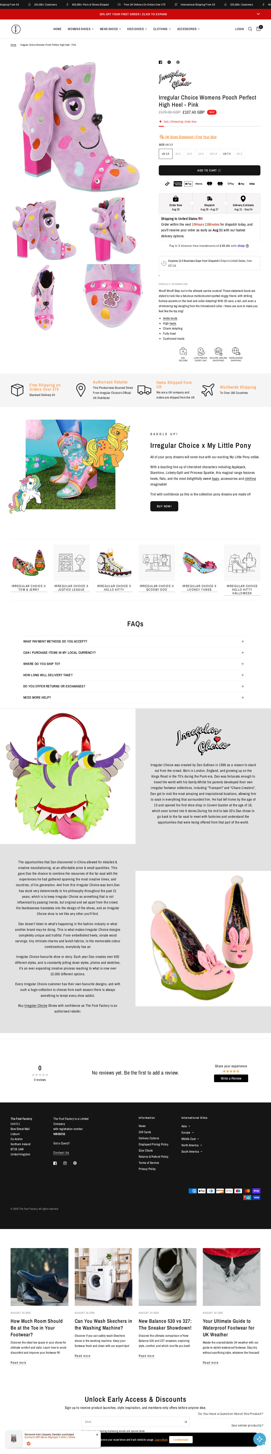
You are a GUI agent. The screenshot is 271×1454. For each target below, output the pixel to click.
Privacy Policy (147, 1169)
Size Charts (146, 1150)
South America (190, 1151)
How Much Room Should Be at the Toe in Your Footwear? (37, 1327)
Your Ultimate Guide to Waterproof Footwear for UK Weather (228, 1327)
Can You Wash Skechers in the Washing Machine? (103, 1324)
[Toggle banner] (258, 14)
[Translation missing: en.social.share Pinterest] (178, 62)
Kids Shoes (135, 29)
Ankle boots (170, 318)
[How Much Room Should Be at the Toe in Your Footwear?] (39, 1277)
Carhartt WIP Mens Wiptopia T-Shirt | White (50, 1450)
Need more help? (37, 697)
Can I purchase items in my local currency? (59, 652)
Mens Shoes (109, 29)
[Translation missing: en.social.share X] (170, 62)
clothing (250, 478)
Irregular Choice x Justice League (71, 587)
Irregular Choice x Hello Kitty (114, 587)
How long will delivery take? (48, 675)
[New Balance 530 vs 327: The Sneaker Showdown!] (167, 1277)
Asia (184, 1126)
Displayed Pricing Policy (153, 1144)
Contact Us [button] (61, 1152)
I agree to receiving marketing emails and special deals (115, 1431)
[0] (257, 29)
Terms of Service (149, 1162)
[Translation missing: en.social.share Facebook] (161, 62)
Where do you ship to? (41, 663)
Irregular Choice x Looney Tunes (200, 587)
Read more (18, 1362)
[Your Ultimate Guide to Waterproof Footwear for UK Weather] (232, 1277)
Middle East (188, 1139)
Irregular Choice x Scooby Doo (157, 587)
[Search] (250, 29)
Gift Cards (145, 1132)
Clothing (160, 29)
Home (57, 29)
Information (147, 1117)
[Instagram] (68, 1163)
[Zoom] (137, 69)
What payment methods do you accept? (55, 641)
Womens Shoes (79, 29)
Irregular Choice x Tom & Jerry (29, 587)
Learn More (161, 1440)
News (142, 1126)
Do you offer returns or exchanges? (54, 686)
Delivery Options (149, 1138)
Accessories (187, 29)
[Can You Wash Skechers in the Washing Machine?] (104, 1277)
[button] (164, 506)
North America (190, 1145)
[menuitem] (57, 29)
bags (215, 478)
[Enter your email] (185, 1422)
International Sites (194, 1117)
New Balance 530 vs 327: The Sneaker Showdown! (165, 1324)
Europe (185, 1132)
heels (173, 323)
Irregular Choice (35, 1005)
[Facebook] (58, 1163)
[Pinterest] (78, 1163)
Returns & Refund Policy (154, 1156)
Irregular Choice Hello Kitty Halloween (242, 589)
